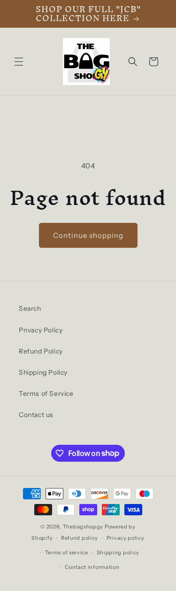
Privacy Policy (40, 330)
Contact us (36, 414)
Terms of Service (46, 393)
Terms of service (66, 552)
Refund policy (79, 538)
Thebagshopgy (83, 526)
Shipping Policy (43, 372)
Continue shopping (88, 235)
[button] (18, 61)
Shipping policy (118, 552)
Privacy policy (126, 538)
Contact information (92, 567)
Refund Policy (41, 351)
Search (30, 308)
